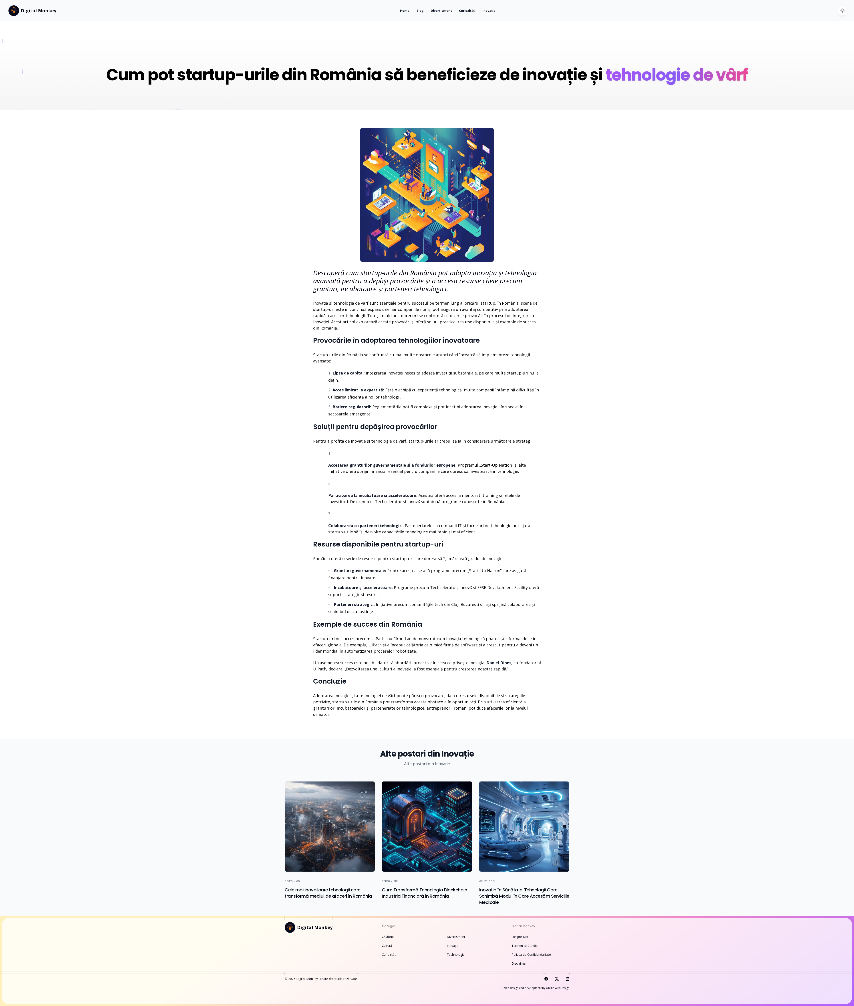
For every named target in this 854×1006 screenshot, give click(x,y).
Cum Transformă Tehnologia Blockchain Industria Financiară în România (424, 893)
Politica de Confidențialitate (531, 954)
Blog (420, 10)
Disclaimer (519, 963)
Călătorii (388, 937)
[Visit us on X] (557, 979)
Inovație (489, 10)
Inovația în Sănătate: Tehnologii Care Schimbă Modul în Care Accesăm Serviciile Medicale (524, 896)
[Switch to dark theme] (842, 10)
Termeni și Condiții (525, 945)
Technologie (456, 954)
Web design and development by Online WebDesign (536, 988)
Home (404, 10)
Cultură (387, 945)
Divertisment (441, 10)
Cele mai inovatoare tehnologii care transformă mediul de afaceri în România (328, 893)
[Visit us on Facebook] (546, 979)
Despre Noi (520, 937)
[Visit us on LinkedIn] (567, 979)
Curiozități (467, 10)
